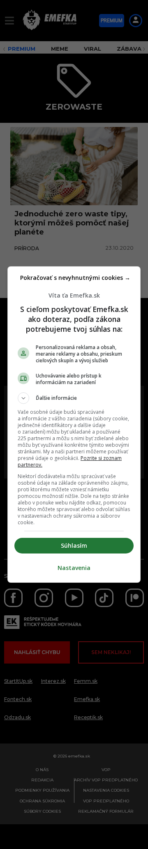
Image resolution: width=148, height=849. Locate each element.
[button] (74, 398)
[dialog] (74, 424)
